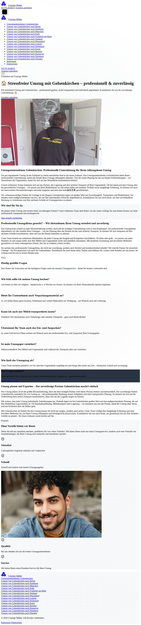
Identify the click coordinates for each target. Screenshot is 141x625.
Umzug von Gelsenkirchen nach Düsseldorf (26, 41)
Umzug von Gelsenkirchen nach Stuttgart (25, 39)
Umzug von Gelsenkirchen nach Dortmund (25, 46)
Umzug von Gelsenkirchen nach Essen (23, 49)
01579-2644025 (8, 8)
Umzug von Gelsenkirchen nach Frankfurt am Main (29, 36)
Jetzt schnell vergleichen (11, 218)
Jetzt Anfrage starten (10, 381)
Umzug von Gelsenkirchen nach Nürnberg (25, 56)
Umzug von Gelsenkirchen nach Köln (23, 34)
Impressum (11, 61)
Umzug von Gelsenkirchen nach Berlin (24, 26)
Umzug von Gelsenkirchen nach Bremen (24, 51)
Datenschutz (12, 64)
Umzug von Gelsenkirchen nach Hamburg (25, 29)
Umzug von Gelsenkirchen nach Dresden (25, 59)
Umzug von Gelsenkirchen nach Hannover (25, 54)
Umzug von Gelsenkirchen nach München (25, 31)
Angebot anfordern (23, 8)
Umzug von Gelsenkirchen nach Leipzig (24, 44)
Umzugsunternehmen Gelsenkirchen (22, 24)
